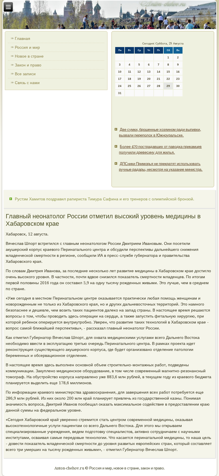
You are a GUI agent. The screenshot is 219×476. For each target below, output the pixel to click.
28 (158, 86)
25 (129, 86)
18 (129, 78)
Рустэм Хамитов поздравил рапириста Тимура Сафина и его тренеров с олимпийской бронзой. (104, 199)
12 (139, 71)
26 (139, 86)
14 (158, 71)
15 (168, 71)
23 (178, 78)
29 (168, 86)
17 (119, 78)
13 (149, 71)
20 (149, 78)
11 (129, 71)
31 (119, 93)
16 (178, 71)
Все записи (25, 74)
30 (178, 86)
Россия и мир (27, 47)
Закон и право (28, 65)
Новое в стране (29, 56)
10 (119, 71)
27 (149, 86)
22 (168, 78)
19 (139, 78)
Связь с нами (27, 82)
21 (158, 78)
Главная (22, 38)
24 (119, 86)
